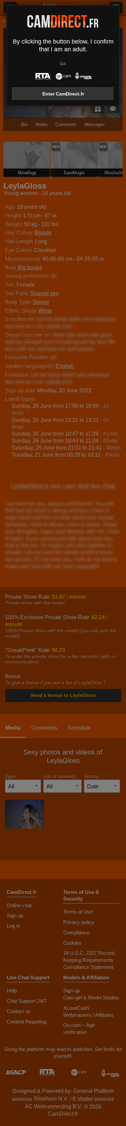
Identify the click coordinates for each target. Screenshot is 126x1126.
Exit (63, 63)
